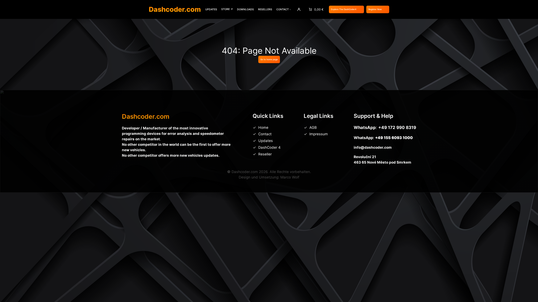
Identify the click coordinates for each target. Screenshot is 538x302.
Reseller (265, 154)
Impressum (318, 134)
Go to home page (269, 59)
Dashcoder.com (175, 9)
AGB (313, 127)
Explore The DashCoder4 (343, 9)
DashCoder (268, 147)
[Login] (298, 9)
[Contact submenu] (290, 9)
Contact (265, 134)
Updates (265, 141)
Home (263, 127)
